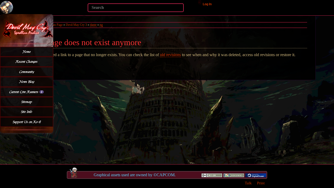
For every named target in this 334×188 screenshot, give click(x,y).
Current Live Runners (25, 91)
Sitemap (26, 101)
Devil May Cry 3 (76, 25)
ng (101, 25)
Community (26, 71)
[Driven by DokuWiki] (233, 175)
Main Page (56, 25)
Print (261, 183)
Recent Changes (27, 61)
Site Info (26, 111)
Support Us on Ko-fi (27, 122)
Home (27, 51)
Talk (248, 183)
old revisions (170, 54)
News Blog (26, 81)
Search (84, 15)
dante (93, 25)
